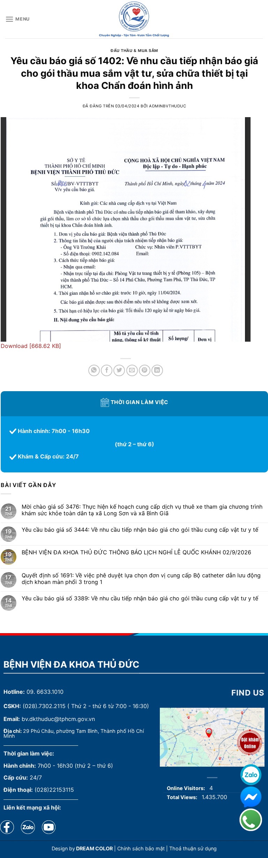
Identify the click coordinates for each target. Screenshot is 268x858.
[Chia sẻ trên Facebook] (106, 370)
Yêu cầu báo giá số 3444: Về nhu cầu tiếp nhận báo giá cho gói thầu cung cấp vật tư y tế (140, 529)
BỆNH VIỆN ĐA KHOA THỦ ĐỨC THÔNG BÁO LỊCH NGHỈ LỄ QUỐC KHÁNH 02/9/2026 (136, 552)
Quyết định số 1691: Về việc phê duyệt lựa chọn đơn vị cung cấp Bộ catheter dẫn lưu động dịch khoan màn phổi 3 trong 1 (141, 578)
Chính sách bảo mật (141, 848)
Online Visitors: (186, 788)
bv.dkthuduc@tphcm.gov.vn (58, 718)
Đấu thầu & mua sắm (134, 50)
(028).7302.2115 (44, 706)
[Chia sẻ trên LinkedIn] (157, 370)
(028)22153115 (54, 789)
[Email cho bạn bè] (132, 370)
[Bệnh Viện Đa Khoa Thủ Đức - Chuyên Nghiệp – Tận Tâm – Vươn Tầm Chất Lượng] (134, 19)
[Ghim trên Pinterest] (144, 370)
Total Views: (182, 797)
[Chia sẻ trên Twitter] (119, 370)
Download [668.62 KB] (31, 345)
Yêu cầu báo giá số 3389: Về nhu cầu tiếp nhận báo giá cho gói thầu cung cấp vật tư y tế (140, 598)
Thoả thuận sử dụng (193, 848)
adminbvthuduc (167, 106)
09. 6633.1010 (45, 691)
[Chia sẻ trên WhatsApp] (94, 370)
